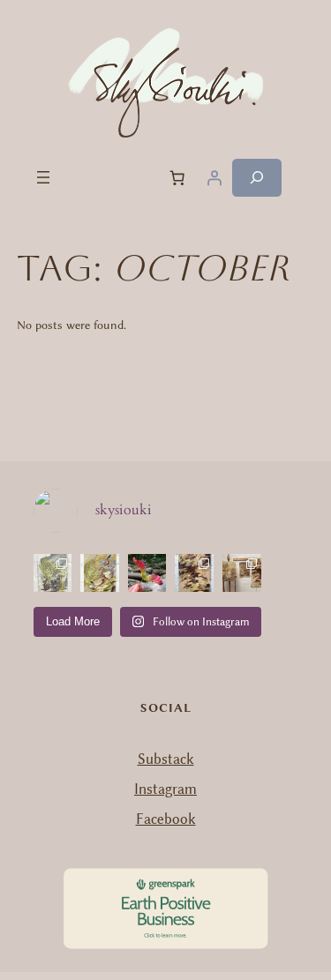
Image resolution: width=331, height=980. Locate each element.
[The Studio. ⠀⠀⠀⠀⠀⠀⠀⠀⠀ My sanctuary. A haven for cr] (241, 573)
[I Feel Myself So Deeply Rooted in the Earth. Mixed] (194, 573)
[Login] (214, 177)
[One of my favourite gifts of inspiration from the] (147, 573)
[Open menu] (43, 177)
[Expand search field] (257, 178)
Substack (166, 759)
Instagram (165, 789)
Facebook (166, 819)
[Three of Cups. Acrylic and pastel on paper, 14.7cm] (99, 573)
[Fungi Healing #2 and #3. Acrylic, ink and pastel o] (53, 573)
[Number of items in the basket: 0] (177, 177)
